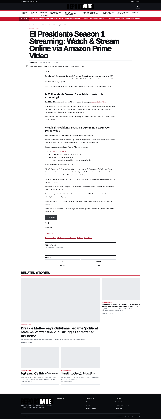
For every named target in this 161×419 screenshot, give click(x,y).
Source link (49, 233)
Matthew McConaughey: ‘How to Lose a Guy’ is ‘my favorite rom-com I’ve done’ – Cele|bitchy (121, 305)
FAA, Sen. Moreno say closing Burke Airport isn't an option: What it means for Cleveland (132, 18)
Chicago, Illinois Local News (108, 13)
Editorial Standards (91, 408)
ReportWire (34, 62)
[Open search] (138, 6)
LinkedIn (62, 265)
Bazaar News (25, 13)
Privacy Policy (119, 408)
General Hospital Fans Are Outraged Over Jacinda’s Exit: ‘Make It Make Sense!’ (78, 374)
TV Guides (80, 238)
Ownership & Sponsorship (122, 405)
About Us (88, 402)
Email (98, 265)
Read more (51, 217)
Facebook (98, 261)
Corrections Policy (120, 402)
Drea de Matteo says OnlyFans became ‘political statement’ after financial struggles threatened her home (59, 332)
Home (30, 25)
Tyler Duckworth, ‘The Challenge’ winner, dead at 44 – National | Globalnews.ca (39, 374)
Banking (45, 15)
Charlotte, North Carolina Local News (90, 13)
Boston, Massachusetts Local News (70, 13)
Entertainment (37, 25)
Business (43, 12)
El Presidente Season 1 (70, 238)
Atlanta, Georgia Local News (55, 13)
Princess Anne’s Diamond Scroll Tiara (94, 18)
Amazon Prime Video (98, 102)
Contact (138, 1)
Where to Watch (88, 238)
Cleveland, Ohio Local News (122, 13)
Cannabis (135, 12)
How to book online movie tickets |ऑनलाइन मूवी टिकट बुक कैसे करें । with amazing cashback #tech (56, 18)
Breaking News (34, 13)
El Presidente (60, 238)
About (132, 1)
